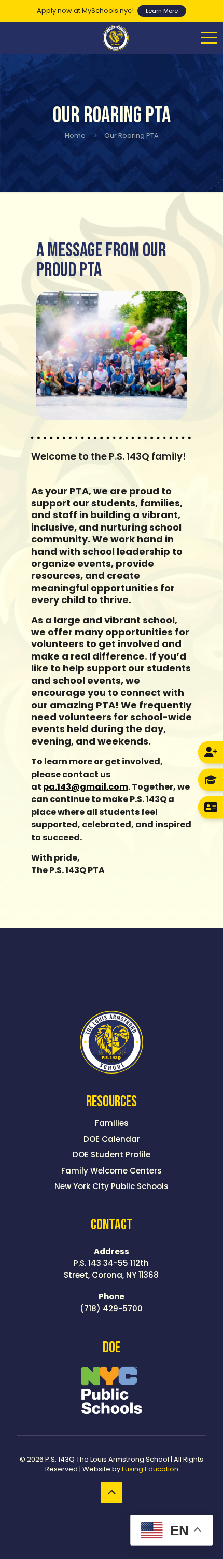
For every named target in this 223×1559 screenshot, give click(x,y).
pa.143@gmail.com (85, 787)
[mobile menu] (209, 38)
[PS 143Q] (115, 38)
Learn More (162, 11)
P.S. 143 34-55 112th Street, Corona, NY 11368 (111, 1263)
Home (75, 135)
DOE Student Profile (111, 1154)
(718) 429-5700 (111, 1302)
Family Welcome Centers (111, 1170)
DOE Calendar (111, 1139)
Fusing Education (150, 1469)
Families (112, 1123)
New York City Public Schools (111, 1186)
